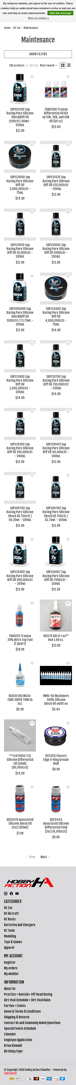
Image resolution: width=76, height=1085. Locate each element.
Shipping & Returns (16, 1017)
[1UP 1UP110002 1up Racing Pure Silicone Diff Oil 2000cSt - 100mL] (56, 224)
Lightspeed (10, 1073)
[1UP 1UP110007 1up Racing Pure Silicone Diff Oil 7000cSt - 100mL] (56, 552)
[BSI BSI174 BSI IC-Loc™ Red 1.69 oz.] (56, 615)
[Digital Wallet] (21, 1079)
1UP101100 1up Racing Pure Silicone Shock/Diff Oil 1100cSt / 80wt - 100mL (19, 117)
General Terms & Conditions (22, 1011)
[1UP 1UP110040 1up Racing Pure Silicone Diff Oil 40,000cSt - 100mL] (56, 424)
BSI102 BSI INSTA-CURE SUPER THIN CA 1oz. (19, 700)
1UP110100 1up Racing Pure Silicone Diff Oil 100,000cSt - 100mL (19, 450)
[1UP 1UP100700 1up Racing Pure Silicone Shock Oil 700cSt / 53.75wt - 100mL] (56, 488)
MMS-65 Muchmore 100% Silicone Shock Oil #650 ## (56, 700)
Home (7, 27)
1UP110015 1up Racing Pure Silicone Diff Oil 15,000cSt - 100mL (19, 251)
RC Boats (10, 919)
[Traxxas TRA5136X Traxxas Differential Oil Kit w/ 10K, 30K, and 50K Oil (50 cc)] (56, 89)
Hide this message (60, 13)
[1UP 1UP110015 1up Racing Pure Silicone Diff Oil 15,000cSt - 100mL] (20, 224)
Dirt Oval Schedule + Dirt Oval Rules (27, 1000)
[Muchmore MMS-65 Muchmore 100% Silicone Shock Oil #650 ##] (56, 675)
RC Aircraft (11, 913)
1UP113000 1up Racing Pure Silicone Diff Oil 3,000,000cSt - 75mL (19, 185)
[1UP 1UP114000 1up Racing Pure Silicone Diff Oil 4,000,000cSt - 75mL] (56, 288)
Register (10, 962)
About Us (9, 989)
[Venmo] (62, 1079)
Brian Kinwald (13, 1046)
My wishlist (11, 974)
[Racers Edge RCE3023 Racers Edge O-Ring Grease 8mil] (56, 735)
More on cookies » (38, 18)
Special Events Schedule (20, 1028)
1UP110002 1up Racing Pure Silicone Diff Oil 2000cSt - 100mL (56, 251)
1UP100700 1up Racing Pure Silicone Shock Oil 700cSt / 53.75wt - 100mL (56, 514)
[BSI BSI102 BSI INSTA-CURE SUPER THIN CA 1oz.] (20, 675)
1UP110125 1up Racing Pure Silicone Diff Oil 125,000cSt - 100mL (56, 183)
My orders (10, 968)
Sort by (33, 65)
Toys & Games (13, 942)
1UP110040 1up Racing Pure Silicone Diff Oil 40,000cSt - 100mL (56, 450)
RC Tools (9, 931)
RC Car (17, 27)
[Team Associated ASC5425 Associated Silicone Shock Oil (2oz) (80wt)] (20, 799)
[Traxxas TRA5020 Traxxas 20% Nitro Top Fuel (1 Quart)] (20, 615)
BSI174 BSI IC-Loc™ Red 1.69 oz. (56, 638)
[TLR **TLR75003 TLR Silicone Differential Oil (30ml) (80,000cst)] (20, 735)
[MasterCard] (36, 1079)
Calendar (10, 1034)
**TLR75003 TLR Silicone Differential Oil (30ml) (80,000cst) (20, 762)
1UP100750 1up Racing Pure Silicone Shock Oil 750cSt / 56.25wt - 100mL (19, 514)
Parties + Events (15, 1006)
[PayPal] (12, 1079)
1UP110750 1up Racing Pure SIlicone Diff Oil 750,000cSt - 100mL (56, 382)
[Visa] (42, 1079)
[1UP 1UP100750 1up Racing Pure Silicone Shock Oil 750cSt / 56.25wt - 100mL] (20, 488)
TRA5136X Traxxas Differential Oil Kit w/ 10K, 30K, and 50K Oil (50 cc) (56, 115)
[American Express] (49, 1079)
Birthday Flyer (13, 1051)
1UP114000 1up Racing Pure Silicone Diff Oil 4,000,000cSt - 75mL (56, 316)
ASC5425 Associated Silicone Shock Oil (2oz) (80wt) (20, 823)
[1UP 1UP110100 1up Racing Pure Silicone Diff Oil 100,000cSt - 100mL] (20, 424)
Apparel (9, 948)
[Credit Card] (29, 1079)
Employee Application (18, 1040)
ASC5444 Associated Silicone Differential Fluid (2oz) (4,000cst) (56, 825)
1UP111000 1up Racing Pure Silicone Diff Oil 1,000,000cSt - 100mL (19, 384)
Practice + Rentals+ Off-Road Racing (28, 994)
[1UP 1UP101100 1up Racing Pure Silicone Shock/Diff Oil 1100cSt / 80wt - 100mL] (20, 89)
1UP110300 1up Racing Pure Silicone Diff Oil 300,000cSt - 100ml (19, 578)
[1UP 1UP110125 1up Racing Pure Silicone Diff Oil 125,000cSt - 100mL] (56, 157)
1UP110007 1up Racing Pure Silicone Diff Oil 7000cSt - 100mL (56, 578)
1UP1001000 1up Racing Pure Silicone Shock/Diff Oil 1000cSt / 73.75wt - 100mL (19, 316)
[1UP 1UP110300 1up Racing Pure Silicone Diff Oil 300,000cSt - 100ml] (20, 552)
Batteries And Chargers (19, 925)
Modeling (10, 936)
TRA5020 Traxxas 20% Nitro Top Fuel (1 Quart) (20, 640)
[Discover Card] (56, 1079)
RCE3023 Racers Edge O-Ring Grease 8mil (56, 760)
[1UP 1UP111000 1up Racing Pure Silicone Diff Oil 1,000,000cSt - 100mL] (20, 356)
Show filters (38, 54)
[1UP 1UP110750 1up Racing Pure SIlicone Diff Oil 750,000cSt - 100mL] (56, 356)
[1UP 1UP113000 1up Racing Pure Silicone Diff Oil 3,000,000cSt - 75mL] (20, 157)
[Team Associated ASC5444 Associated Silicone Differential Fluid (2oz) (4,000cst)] (56, 799)
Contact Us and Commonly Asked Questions (32, 1023)
